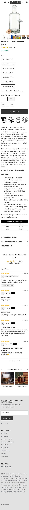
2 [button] (12, 360)
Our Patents (5, 448)
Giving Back (4, 436)
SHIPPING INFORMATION (9, 237)
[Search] (5, 2)
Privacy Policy (5, 451)
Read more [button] (4, 336)
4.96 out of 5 (18, 261)
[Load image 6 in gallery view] (14, 19)
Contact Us (4, 456)
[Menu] (2, 2)
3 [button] (14, 360)
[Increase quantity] (12, 104)
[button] (17, 361)
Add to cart (14, 112)
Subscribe (7, 418)
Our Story (4, 433)
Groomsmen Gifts (6, 439)
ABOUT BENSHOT (6, 246)
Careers (3, 454)
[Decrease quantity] (3, 104)
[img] (5, 273)
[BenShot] (15, 2)
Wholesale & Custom (7, 442)
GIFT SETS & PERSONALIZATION (11, 241)
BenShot (7, 504)
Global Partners (6, 445)
